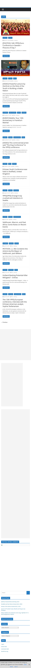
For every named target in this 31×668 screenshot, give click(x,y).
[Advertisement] (15, 344)
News (10, 163)
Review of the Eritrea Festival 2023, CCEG (10, 606)
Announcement (12, 112)
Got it (16, 666)
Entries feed (4, 646)
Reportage (16, 190)
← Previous (4, 322)
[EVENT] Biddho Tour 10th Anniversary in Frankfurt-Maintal (13, 120)
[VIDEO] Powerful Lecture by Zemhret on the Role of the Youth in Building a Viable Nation (14, 87)
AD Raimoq (5, 112)
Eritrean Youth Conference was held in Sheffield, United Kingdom (15, 171)
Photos (10, 37)
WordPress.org (4, 651)
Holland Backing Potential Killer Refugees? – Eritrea (15, 276)
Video (15, 78)
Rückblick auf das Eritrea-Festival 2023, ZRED (11, 604)
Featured (5, 37)
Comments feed (5, 649)
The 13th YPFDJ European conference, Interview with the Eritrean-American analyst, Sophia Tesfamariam (15, 303)
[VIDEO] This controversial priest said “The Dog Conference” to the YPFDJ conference (15, 145)
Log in (2, 644)
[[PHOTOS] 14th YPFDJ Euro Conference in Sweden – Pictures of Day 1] (15, 27)
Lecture (10, 78)
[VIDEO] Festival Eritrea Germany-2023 (10, 601)
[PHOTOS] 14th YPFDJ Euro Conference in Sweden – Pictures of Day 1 (13, 45)
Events (19, 112)
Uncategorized (17, 137)
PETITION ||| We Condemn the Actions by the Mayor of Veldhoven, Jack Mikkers (15, 251)
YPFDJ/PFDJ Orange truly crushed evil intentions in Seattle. (13, 198)
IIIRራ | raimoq (14, 40)
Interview (11, 294)
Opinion (10, 137)
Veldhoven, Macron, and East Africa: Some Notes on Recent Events (14, 224)
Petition (16, 243)
